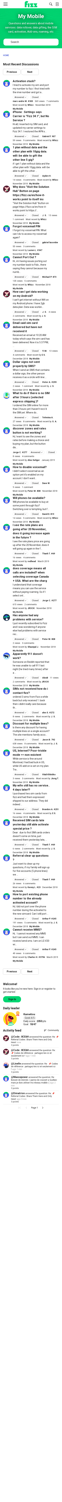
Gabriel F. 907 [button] (48, 136)
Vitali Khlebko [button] (49, 774)
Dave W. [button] (46, 483)
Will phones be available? (29, 498)
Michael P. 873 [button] (49, 277)
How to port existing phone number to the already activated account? (30, 898)
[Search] (51, 4)
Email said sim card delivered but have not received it (27, 327)
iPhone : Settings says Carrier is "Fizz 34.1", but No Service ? (31, 116)
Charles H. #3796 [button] (36, 957)
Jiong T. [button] (55, 778)
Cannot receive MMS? (27, 929)
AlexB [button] (45, 678)
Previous (12, 72)
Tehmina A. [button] (47, 417)
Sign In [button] (12, 999)
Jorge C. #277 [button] (20, 452)
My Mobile (18, 109)
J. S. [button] (44, 215)
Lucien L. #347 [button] (35, 250)
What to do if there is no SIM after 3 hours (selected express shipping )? (31, 397)
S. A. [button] (54, 421)
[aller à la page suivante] (42, 1107)
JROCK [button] (31, 608)
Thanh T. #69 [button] (48, 553)
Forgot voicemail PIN (26, 226)
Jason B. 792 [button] (48, 739)
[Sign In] (57, 4)
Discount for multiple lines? (31, 723)
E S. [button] (43, 355)
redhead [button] (32, 561)
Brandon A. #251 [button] (50, 809)
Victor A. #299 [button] (49, 382)
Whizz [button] (31, 105)
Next (29, 72)
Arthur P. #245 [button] (49, 919)
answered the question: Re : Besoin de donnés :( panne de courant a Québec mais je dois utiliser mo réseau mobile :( (34, 1080)
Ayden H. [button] (46, 176)
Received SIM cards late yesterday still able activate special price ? (31, 824)
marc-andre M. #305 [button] (23, 101)
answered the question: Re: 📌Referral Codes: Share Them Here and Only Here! (35, 1040)
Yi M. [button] (44, 351)
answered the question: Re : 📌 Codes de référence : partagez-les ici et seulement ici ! (33, 1053)
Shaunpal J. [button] (33, 647)
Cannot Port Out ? (24, 257)
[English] (31, 4)
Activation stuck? (24, 81)
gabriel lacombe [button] (50, 242)
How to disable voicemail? (30, 467)
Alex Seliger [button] (34, 460)
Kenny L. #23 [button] (34, 887)
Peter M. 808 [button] (34, 491)
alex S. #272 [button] (48, 712)
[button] (6, 83)
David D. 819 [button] (48, 514)
